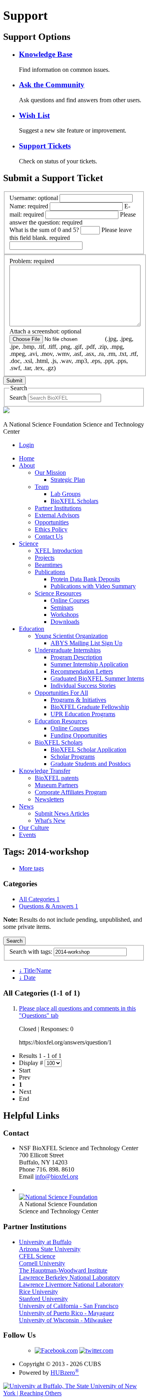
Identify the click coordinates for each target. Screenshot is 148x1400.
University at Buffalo (45, 1242)
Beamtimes (48, 564)
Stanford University (43, 1298)
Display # (31, 1062)
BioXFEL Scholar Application (88, 749)
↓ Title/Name (35, 970)
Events (27, 834)
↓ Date (27, 977)
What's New (50, 820)
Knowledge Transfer (44, 770)
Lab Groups (66, 493)
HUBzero (65, 1372)
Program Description (76, 657)
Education (31, 628)
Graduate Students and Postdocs (91, 763)
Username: (33, 198)
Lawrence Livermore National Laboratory (71, 1284)
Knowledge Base (45, 54)
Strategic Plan (68, 479)
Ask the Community (51, 84)
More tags (31, 868)
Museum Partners (56, 785)
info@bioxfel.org (56, 1176)
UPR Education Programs (83, 714)
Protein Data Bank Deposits (85, 579)
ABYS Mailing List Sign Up (86, 643)
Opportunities (52, 522)
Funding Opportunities (79, 735)
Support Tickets (45, 146)
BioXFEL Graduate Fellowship (90, 707)
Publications (50, 572)
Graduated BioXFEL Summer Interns (97, 678)
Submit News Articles (62, 813)
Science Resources (58, 593)
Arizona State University (50, 1249)
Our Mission (50, 472)
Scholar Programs (73, 756)
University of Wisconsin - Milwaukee (65, 1320)
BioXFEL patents (57, 778)
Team (42, 486)
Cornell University (42, 1263)
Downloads (65, 621)
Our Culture (34, 827)
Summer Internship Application (89, 664)
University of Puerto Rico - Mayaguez (66, 1313)
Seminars (62, 607)
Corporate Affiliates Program (71, 792)
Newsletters (49, 799)
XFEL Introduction (58, 550)
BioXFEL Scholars (74, 501)
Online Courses (70, 600)
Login (26, 445)
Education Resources (61, 721)
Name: (28, 206)
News (26, 806)
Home (26, 458)
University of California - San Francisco (68, 1306)
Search (17, 397)
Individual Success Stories (83, 685)
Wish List (34, 115)
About (27, 465)
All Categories (39, 899)
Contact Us (49, 536)
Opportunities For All (61, 692)
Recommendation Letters (82, 671)
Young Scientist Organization (71, 636)
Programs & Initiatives (78, 699)
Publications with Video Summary (93, 586)
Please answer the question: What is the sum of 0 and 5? (72, 222)
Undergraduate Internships (68, 650)
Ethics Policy (51, 529)
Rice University (38, 1291)
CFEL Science (37, 1256)
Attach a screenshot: (73, 349)
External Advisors (57, 515)
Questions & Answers (48, 906)
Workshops (65, 614)
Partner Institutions (58, 508)
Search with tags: (31, 951)
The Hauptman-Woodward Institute (63, 1270)
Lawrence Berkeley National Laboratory (69, 1277)
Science (28, 543)
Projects (44, 557)
